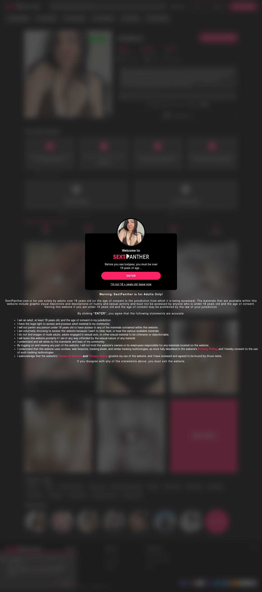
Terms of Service (70, 356)
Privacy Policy (98, 356)
